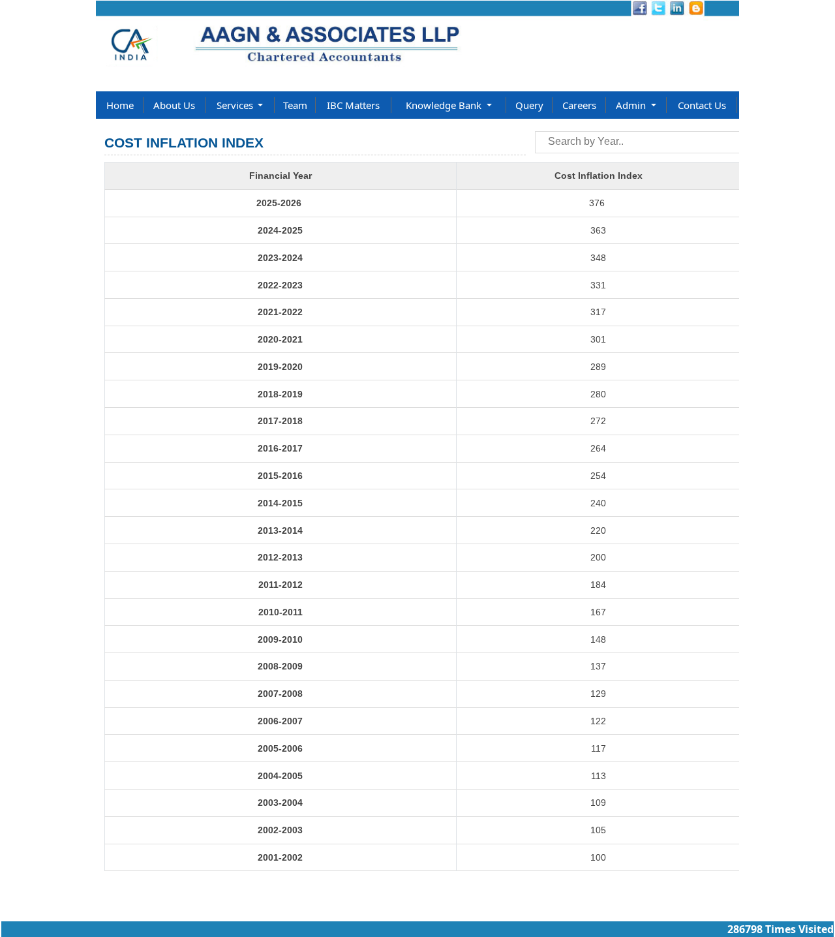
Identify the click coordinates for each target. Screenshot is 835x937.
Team (295, 105)
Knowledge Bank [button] (445, 105)
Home (120, 105)
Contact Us (702, 105)
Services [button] (236, 105)
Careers (579, 105)
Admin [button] (632, 105)
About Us (174, 105)
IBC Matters (353, 105)
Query (529, 105)
